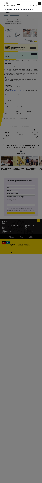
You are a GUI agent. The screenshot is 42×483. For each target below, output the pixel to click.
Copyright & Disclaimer (28, 252)
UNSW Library (33, 231)
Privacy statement (24, 252)
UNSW (4, 5)
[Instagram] (33, 5)
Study (8, 5)
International (31, 19)
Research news (26, 229)
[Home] (6, 3)
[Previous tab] (6, 176)
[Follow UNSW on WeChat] (13, 252)
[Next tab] (9, 176)
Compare (34, 19)
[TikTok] (35, 5)
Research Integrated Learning (21, 90)
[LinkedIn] (30, 5)
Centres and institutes (35, 230)
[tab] (6, 60)
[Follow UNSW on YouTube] (11, 252)
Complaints (39, 252)
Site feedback (35, 252)
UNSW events (26, 228)
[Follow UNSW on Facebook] (7, 252)
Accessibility (32, 252)
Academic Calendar (19, 230)
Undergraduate (13, 5)
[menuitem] (18, 3)
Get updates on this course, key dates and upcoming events (29, 40)
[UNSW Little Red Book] (14, 252)
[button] (33, 48)
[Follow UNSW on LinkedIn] (6, 252)
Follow (28, 5)
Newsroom (26, 227)
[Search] (39, 3)
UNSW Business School (7, 19)
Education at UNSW (12, 230)
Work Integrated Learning (13, 90)
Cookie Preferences (20, 252)
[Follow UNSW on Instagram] (8, 252)
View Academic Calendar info (10, 29)
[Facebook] (32, 5)
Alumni (10, 231)
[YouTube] (37, 5)
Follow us (3, 252)
